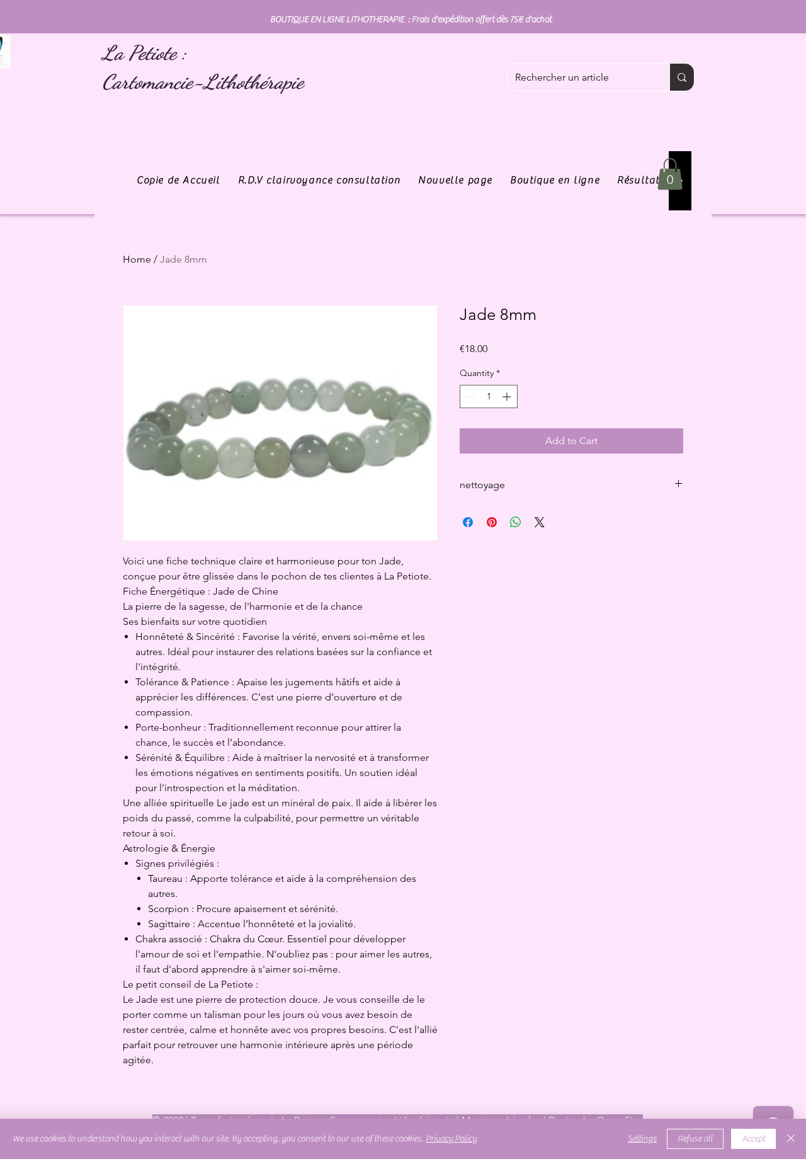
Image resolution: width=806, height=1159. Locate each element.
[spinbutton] (488, 396)
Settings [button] (642, 1139)
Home (137, 259)
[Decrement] (469, 396)
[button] (670, 174)
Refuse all (695, 1139)
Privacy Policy (451, 1139)
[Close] (790, 1139)
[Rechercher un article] (681, 77)
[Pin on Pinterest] (491, 522)
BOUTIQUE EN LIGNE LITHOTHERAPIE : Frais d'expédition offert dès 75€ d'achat (411, 19)
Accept (753, 1139)
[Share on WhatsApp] (515, 522)
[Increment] (508, 396)
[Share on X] (539, 522)
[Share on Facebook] (467, 522)
